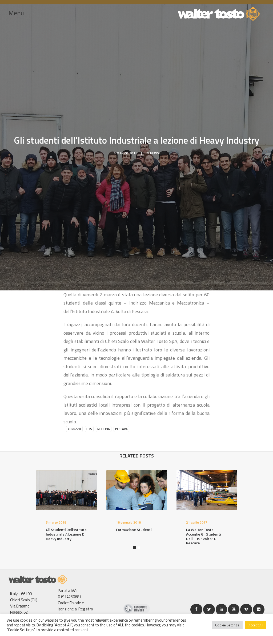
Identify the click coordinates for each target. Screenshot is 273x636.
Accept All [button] (255, 625)
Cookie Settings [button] (227, 625)
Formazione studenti (133, 529)
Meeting (103, 429)
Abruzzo (74, 429)
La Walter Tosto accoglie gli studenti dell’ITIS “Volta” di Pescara (203, 536)
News (154, 153)
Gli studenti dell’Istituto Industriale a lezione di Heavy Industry (66, 534)
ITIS (89, 429)
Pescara (121, 429)
